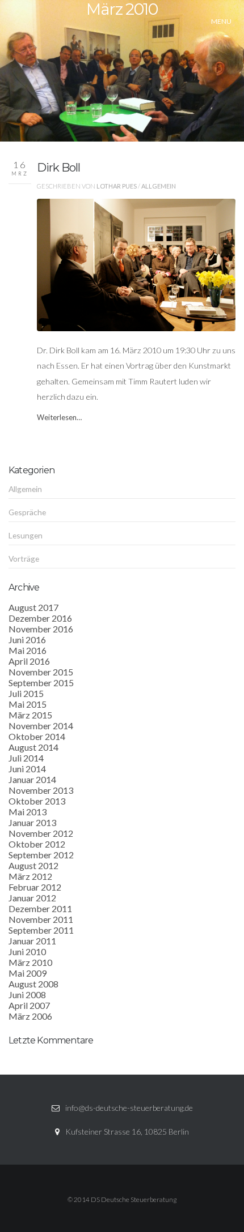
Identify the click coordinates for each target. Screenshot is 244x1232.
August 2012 (33, 865)
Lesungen (26, 535)
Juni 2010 (27, 951)
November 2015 (41, 671)
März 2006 (30, 1016)
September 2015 (41, 682)
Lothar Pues (116, 186)
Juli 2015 (26, 693)
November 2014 (41, 725)
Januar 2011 (32, 940)
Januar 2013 (32, 822)
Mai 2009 (28, 973)
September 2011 (41, 930)
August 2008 (33, 983)
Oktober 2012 (37, 844)
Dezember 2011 (40, 908)
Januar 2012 (32, 897)
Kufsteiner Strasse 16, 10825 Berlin (127, 1131)
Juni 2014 (27, 768)
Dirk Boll (58, 167)
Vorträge (24, 558)
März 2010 (30, 962)
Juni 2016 (27, 639)
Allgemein (158, 186)
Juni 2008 (27, 994)
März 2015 (30, 714)
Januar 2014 (32, 779)
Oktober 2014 (37, 736)
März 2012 (30, 876)
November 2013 (41, 790)
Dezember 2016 (40, 618)
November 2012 (41, 833)
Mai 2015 (28, 704)
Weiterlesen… (59, 417)
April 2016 (29, 661)
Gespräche (27, 512)
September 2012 (41, 854)
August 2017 (33, 607)
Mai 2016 (28, 650)
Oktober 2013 (37, 800)
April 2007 (29, 1005)
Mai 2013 (28, 811)
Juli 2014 (26, 757)
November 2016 (41, 628)
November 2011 (41, 919)
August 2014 (33, 747)
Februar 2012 (35, 887)
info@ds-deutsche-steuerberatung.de (129, 1108)
